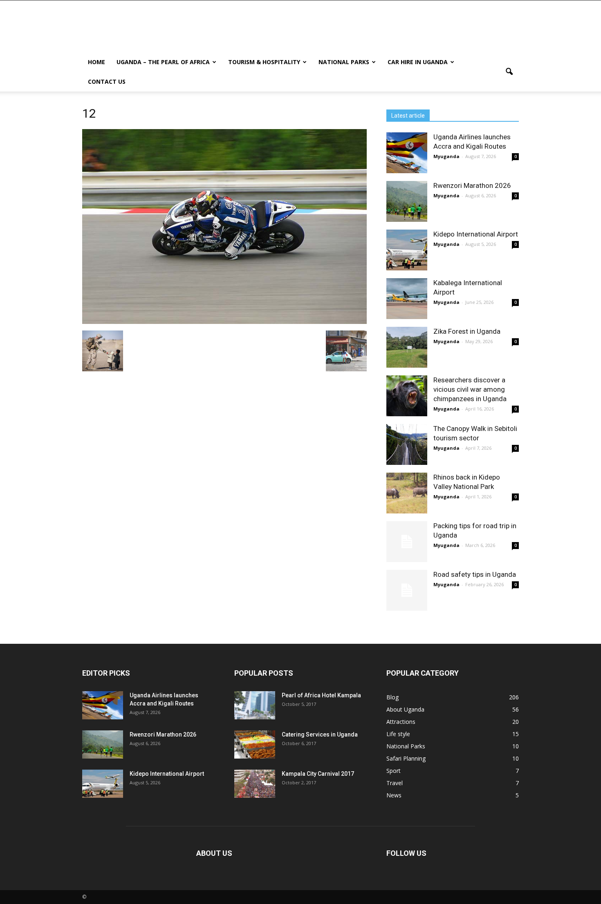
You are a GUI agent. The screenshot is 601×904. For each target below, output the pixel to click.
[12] (224, 322)
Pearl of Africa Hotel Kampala (321, 695)
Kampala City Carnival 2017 (318, 773)
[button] (509, 72)
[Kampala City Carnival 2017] (254, 784)
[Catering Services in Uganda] (254, 744)
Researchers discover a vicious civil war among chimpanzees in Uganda (470, 389)
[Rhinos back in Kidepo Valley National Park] (406, 493)
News (393, 795)
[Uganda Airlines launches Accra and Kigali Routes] (406, 152)
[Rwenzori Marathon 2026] (406, 201)
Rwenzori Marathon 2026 (472, 185)
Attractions (400, 721)
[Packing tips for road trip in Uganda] (406, 541)
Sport (393, 771)
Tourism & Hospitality (264, 62)
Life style (398, 734)
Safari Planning (406, 758)
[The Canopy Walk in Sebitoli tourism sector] (406, 444)
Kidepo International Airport (475, 234)
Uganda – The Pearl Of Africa (163, 62)
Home (96, 62)
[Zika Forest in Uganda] (406, 347)
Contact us (107, 81)
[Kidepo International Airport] (406, 250)
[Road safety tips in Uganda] (406, 590)
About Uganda (405, 709)
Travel (394, 783)
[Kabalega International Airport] (406, 298)
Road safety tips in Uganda (474, 574)
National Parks (343, 62)
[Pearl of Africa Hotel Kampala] (254, 705)
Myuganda (446, 156)
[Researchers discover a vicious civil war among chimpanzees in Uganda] (406, 395)
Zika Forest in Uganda (466, 331)
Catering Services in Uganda (320, 734)
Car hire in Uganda (418, 62)
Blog (392, 697)
